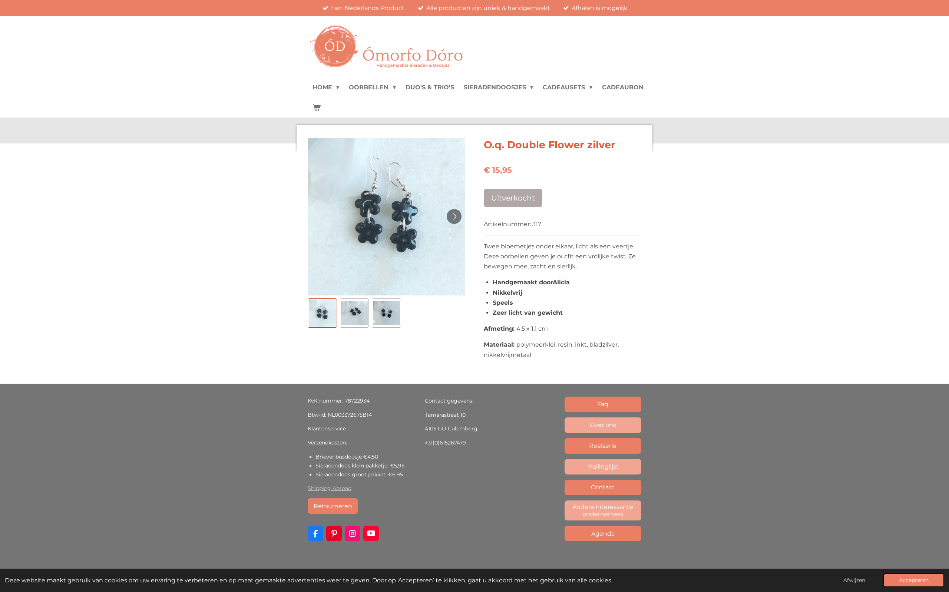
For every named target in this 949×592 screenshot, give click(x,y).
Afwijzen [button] (854, 580)
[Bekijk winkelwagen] (316, 107)
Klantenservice (327, 428)
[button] (322, 313)
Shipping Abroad (329, 488)
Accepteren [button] (914, 580)
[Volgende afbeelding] (454, 216)
